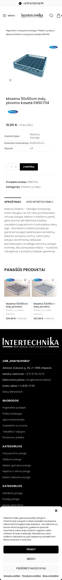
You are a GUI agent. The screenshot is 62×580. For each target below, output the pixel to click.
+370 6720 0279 (33, 3)
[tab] (12, 201)
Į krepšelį (28, 166)
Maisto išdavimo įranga (16, 477)
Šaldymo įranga (12, 459)
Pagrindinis (11, 30)
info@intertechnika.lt (38, 380)
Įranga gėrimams (13, 505)
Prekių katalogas (12, 413)
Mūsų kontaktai (51, 575)
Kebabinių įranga (13, 493)
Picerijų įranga (11, 499)
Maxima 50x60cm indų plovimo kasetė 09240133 (17, 306)
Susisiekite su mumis (15, 425)
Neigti (31, 559)
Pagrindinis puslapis (14, 407)
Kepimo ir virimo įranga (16, 471)
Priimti (31, 549)
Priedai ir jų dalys (46, 30)
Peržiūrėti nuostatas (31, 568)
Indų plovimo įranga (27, 30)
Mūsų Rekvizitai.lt (13, 391)
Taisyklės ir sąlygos (14, 431)
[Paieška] (51, 15)
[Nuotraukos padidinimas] (10, 80)
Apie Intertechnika (13, 419)
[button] (56, 511)
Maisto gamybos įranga (17, 465)
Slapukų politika (12, 575)
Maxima (10, 314)
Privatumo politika (31, 575)
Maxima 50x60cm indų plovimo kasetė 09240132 (44, 306)
